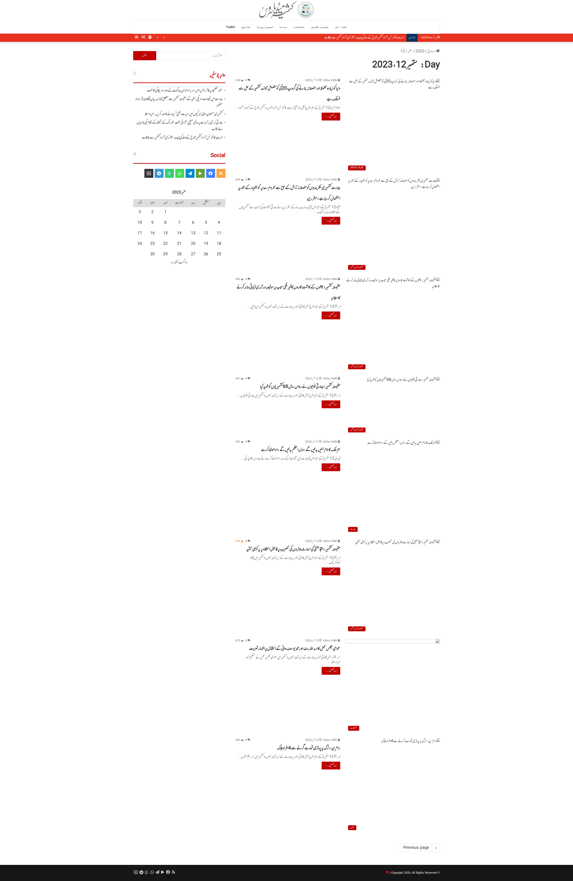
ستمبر (410, 51)
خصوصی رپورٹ (265, 26)
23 (152, 244)
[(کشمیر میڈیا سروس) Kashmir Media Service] (286, 10)
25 (219, 254)
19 (206, 244)
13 (193, 233)
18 (219, 244)
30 (152, 254)
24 (139, 244)
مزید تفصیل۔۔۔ (331, 116)
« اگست (183, 262)
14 (179, 233)
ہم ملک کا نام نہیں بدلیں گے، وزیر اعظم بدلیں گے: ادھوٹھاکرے (300, 450)
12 (206, 233)
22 (165, 244)
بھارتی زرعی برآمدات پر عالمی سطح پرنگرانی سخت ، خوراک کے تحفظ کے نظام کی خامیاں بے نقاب (180, 126)
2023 (419, 51)
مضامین (246, 26)
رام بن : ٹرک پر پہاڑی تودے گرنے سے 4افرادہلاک (308, 748)
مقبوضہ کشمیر (320, 26)
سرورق (431, 51)
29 (165, 254)
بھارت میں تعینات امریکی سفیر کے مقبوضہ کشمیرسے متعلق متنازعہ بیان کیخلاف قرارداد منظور (179, 102)
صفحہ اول (341, 26)
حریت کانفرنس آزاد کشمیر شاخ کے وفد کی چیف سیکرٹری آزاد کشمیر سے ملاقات (364, 37)
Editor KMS (330, 80)
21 (179, 244)
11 (219, 233)
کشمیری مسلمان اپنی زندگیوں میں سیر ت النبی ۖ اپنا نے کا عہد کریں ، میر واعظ (184, 114)
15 (165, 233)
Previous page (416, 847)
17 (139, 233)
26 (206, 254)
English (230, 26)
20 (193, 244)
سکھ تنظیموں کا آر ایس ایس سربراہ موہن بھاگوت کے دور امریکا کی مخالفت (185, 90)
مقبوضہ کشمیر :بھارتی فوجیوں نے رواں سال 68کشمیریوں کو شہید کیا (300, 387)
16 (152, 233)
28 (179, 254)
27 (193, 254)
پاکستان (299, 26)
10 (139, 222)
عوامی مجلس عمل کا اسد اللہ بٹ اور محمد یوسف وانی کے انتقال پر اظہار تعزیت (294, 649)
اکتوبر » (174, 262)
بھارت (283, 26)
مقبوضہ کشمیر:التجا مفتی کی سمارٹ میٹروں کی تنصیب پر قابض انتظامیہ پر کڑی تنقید (293, 549)
